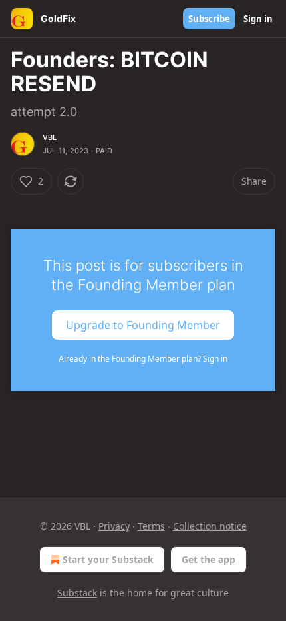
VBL (50, 137)
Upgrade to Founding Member (143, 325)
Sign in (258, 19)
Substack (77, 592)
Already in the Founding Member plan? (143, 358)
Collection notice (210, 526)
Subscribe (209, 19)
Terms (151, 526)
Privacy (114, 526)
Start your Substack (108, 559)
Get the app (208, 559)
